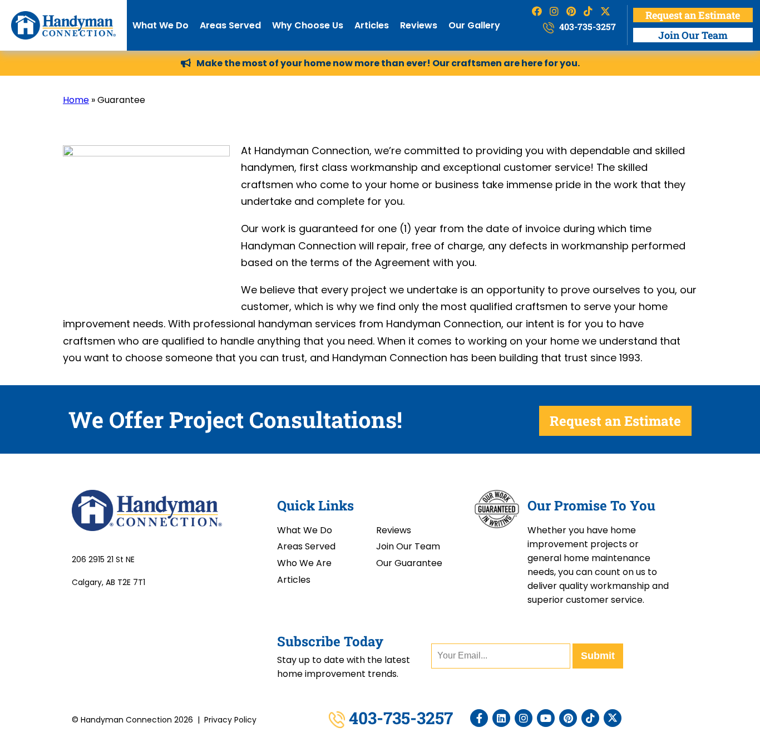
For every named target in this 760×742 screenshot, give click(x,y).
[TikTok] (590, 718)
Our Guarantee (409, 563)
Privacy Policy (230, 719)
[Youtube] (546, 718)
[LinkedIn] (501, 718)
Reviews (418, 25)
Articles (371, 25)
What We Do (160, 25)
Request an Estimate (692, 15)
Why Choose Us (307, 25)
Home (76, 100)
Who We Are (304, 563)
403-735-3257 (586, 26)
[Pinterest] (568, 718)
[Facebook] (479, 718)
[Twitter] (612, 718)
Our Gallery (474, 25)
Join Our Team (693, 35)
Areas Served (230, 25)
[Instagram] (523, 718)
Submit (598, 655)
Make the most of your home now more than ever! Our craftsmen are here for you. (388, 63)
